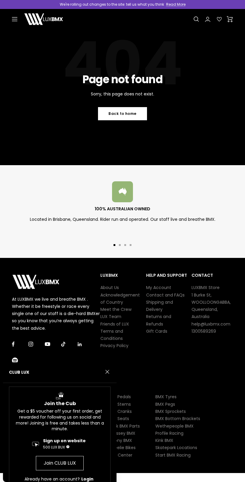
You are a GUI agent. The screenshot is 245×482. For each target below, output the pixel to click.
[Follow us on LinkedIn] (86, 344)
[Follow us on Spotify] (20, 360)
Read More (176, 4)
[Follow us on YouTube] (53, 344)
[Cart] (230, 19)
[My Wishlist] (219, 19)
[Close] (107, 372)
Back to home (122, 113)
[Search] (196, 19)
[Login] (207, 19)
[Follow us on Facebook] (20, 344)
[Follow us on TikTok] (69, 344)
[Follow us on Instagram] (36, 344)
